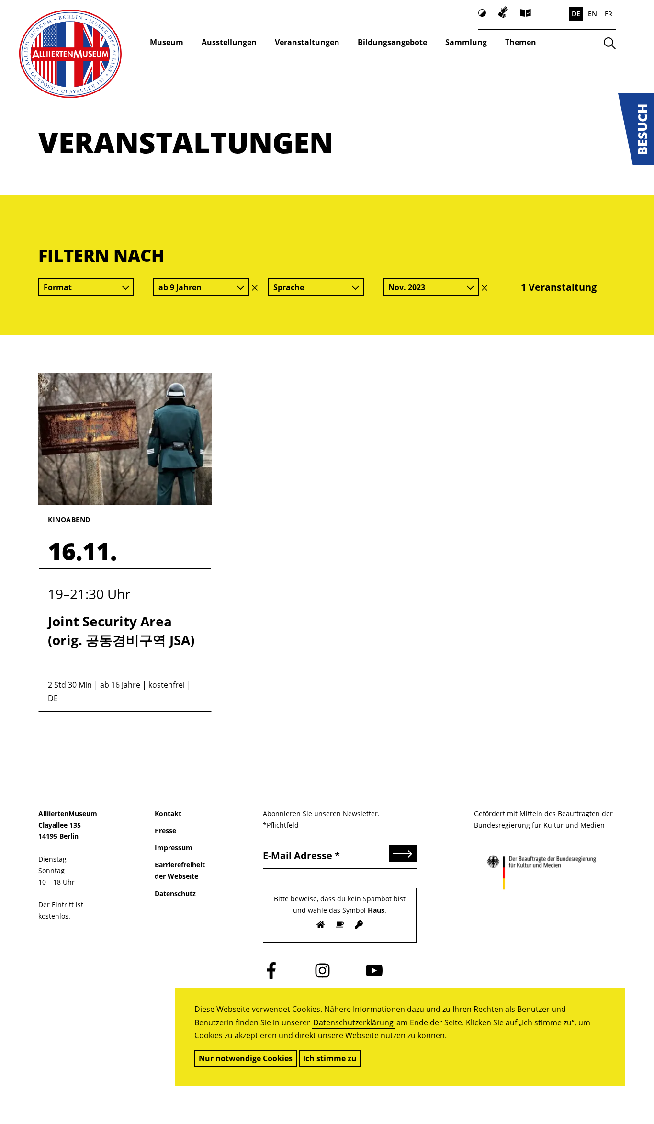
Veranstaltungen (307, 42)
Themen (520, 42)
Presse (165, 830)
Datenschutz (175, 893)
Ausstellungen (229, 42)
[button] (636, 129)
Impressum (173, 847)
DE (576, 13)
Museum (166, 42)
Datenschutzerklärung (353, 1022)
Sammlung (466, 42)
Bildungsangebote (392, 42)
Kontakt (168, 813)
